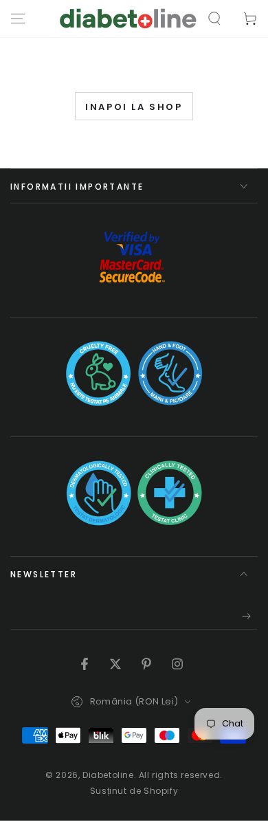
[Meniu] (18, 18)
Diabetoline (108, 775)
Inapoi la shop (133, 106)
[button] (214, 18)
